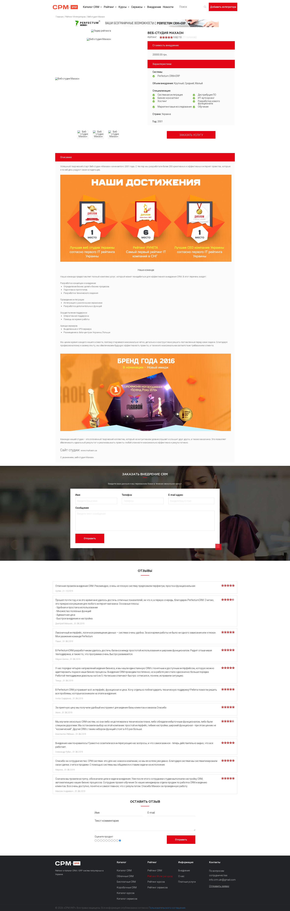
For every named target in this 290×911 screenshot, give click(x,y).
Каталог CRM (91, 7)
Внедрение (154, 7)
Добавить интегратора (223, 7)
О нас (181, 876)
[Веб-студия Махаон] (98, 102)
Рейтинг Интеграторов (160, 876)
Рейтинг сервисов (158, 887)
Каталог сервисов (127, 898)
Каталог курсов (125, 893)
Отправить (90, 538)
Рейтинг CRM (155, 870)
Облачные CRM (125, 876)
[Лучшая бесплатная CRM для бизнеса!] (145, 23)
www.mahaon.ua (89, 450)
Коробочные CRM (127, 887)
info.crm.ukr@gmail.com (222, 879)
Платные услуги (187, 881)
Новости (168, 7)
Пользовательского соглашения (167, 907)
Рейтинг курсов (156, 881)
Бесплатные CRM (126, 881)
